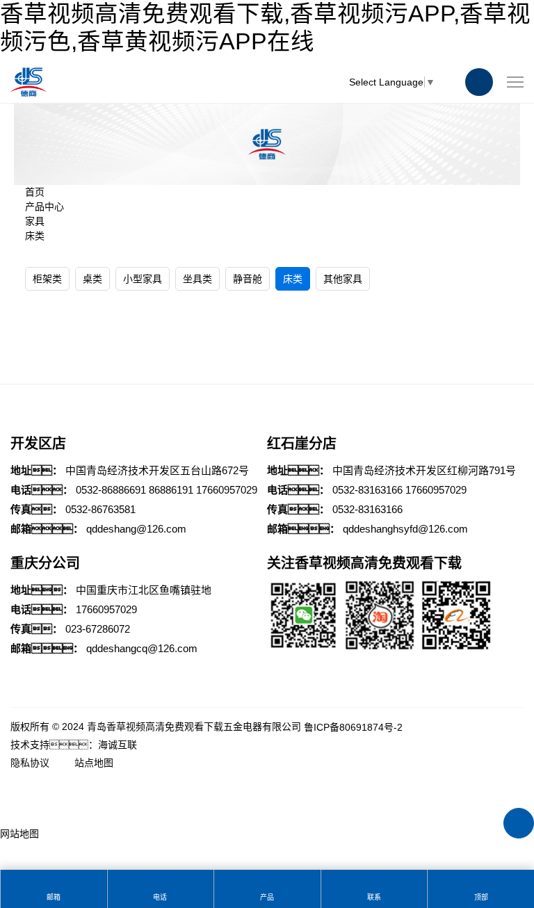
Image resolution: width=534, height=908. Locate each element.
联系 (374, 897)
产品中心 (44, 206)
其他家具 (342, 278)
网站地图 (19, 833)
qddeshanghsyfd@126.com (405, 529)
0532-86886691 (111, 490)
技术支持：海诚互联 (73, 744)
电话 (160, 897)
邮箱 (53, 897)
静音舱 (247, 278)
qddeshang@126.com (136, 529)
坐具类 (197, 278)
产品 (267, 897)
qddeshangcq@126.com (141, 648)
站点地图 (93, 762)
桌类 (92, 278)
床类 (34, 235)
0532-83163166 (367, 490)
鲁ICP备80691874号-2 (353, 727)
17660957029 (226, 490)
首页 (34, 191)
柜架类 (47, 278)
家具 (34, 221)
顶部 (481, 897)
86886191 (171, 490)
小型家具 (142, 278)
